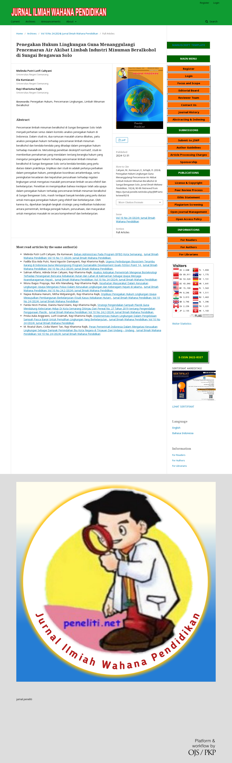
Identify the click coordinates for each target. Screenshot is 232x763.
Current (15, 21)
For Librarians (179, 465)
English (176, 427)
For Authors (178, 460)
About (70, 21)
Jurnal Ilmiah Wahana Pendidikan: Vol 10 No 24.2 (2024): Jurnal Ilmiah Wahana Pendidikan (90, 266)
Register (204, 2)
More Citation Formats (131, 202)
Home (19, 33)
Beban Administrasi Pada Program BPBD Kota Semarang (108, 254)
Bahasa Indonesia (182, 433)
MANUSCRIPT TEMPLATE (188, 45)
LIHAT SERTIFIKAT (183, 406)
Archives (30, 21)
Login (216, 2)
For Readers (178, 455)
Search (213, 21)
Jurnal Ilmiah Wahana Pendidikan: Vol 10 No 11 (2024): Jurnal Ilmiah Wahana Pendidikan (91, 256)
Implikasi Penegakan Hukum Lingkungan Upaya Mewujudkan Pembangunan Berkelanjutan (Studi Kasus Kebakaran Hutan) (90, 295)
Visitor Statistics (181, 323)
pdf (123, 140)
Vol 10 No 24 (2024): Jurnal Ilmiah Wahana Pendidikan (69, 33)
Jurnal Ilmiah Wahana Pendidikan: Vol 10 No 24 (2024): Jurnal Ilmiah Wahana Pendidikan (106, 279)
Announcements (51, 21)
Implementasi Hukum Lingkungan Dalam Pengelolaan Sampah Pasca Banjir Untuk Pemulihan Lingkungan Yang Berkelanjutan (90, 317)
